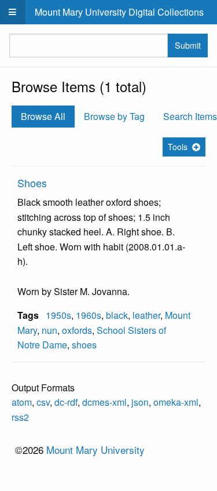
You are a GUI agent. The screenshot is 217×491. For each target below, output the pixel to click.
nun (49, 330)
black (117, 315)
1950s (58, 315)
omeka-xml (175, 402)
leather (146, 315)
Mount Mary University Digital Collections (119, 12)
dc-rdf (66, 402)
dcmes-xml (104, 402)
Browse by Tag (114, 116)
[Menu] (12, 12)
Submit (188, 45)
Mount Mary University (95, 449)
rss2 (20, 417)
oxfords (77, 330)
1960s (88, 315)
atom (22, 402)
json (140, 402)
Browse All (43, 116)
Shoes (32, 182)
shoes (84, 344)
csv (43, 402)
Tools (177, 146)
